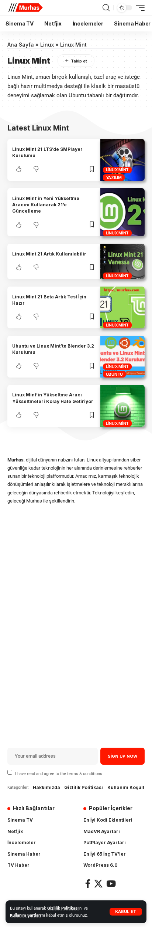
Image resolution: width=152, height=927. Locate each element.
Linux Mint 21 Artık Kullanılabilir (49, 254)
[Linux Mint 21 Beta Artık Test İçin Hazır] (122, 307)
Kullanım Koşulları (129, 787)
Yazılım (114, 177)
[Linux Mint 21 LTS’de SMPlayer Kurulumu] (122, 160)
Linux (47, 44)
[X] (98, 883)
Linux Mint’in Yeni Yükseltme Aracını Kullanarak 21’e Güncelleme (45, 205)
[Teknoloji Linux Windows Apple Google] (25, 8)
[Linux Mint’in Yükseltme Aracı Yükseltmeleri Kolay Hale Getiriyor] (122, 406)
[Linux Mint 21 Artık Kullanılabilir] (122, 261)
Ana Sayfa (20, 44)
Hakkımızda (46, 787)
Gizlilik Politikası (63, 908)
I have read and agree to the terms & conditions (58, 773)
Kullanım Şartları (25, 915)
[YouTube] (111, 883)
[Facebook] (87, 883)
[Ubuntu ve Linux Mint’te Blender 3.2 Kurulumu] (122, 357)
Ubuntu (114, 374)
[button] (126, 912)
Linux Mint (117, 169)
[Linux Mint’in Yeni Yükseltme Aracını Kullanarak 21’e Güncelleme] (122, 212)
